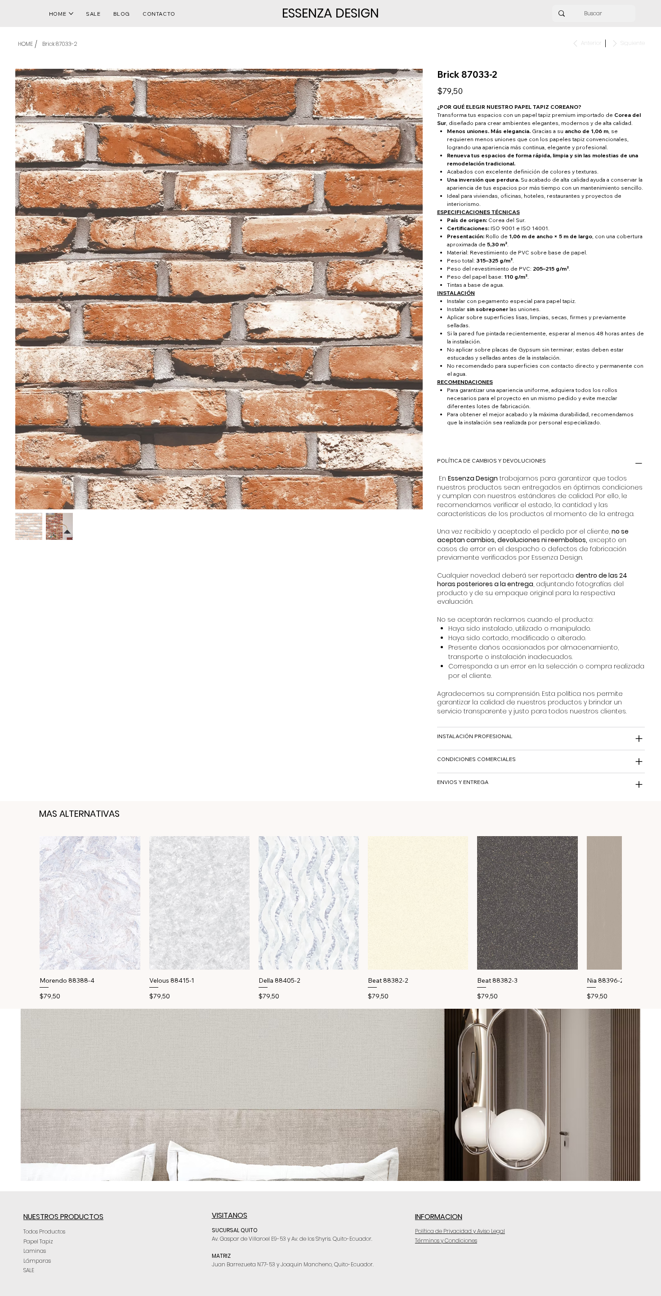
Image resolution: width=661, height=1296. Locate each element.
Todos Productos (44, 1231)
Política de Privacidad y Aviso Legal (460, 1231)
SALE (28, 1270)
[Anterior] (26, 902)
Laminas (34, 1251)
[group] (330, 919)
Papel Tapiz (38, 1241)
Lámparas (37, 1261)
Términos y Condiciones (446, 1240)
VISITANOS (229, 1215)
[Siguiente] (634, 902)
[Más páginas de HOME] (71, 13)
